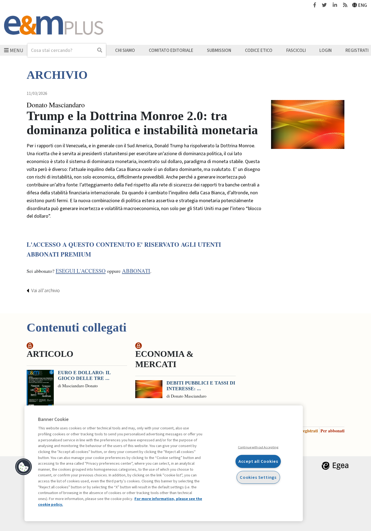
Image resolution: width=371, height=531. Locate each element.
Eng (362, 5)
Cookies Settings (258, 477)
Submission (219, 50)
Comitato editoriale (171, 50)
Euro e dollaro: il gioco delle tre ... (84, 375)
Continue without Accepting (258, 447)
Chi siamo (125, 50)
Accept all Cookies (258, 461)
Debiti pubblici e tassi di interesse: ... (200, 386)
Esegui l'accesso (81, 270)
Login (325, 50)
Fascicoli (296, 50)
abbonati (136, 270)
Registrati (357, 50)
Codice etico (258, 50)
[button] (23, 467)
